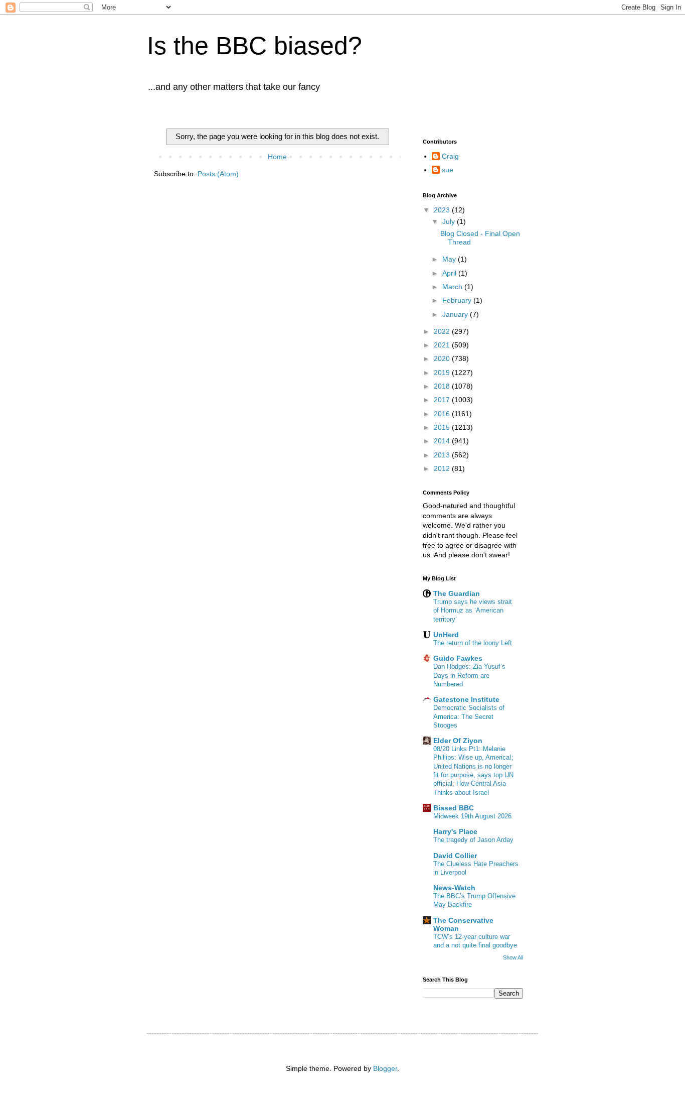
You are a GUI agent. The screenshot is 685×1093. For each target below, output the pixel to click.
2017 (443, 400)
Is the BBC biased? (254, 46)
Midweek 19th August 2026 (472, 816)
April (450, 273)
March (453, 287)
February (457, 300)
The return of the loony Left (472, 643)
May (450, 259)
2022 (443, 331)
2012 (443, 468)
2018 (443, 386)
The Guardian (456, 593)
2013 (443, 455)
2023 (443, 210)
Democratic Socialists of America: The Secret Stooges (468, 716)
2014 (443, 441)
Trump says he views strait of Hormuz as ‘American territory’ (472, 610)
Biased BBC (453, 808)
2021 (443, 345)
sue (447, 170)
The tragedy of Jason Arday (473, 839)
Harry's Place (455, 831)
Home (277, 157)
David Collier (455, 856)
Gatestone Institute (466, 699)
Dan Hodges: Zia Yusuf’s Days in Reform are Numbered (469, 675)
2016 (443, 414)
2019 (443, 373)
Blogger (385, 1068)
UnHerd (446, 635)
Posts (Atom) (218, 174)
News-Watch (454, 888)
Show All (513, 957)
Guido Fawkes (457, 658)
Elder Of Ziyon (457, 741)
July (449, 221)
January (456, 314)
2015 (443, 427)
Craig (450, 156)
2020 (443, 358)
